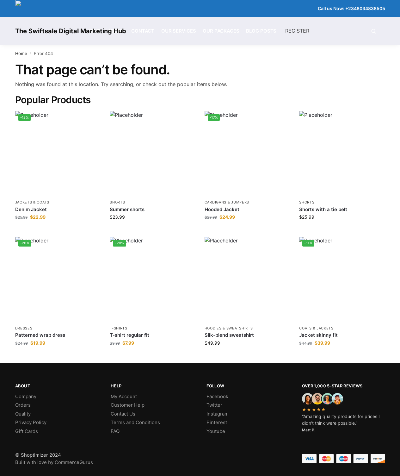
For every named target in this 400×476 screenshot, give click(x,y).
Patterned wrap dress (40, 335)
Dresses (24, 328)
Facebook (217, 396)
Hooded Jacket (222, 209)
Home (21, 53)
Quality (23, 414)
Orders (23, 405)
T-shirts (118, 328)
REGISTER (297, 31)
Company (25, 396)
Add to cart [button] (58, 230)
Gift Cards (26, 431)
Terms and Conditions (135, 422)
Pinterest (216, 422)
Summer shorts (127, 209)
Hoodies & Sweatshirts (229, 328)
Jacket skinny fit (318, 335)
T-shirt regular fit (129, 335)
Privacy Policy (30, 422)
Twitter (214, 405)
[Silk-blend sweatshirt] (247, 279)
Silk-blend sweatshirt (229, 335)
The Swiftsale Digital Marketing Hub (70, 31)
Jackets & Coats (32, 202)
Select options (247, 356)
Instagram (217, 414)
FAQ (115, 431)
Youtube (215, 431)
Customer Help (128, 405)
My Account (124, 396)
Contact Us (123, 414)
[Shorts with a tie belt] (342, 154)
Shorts (117, 202)
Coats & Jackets (316, 328)
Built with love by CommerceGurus (54, 462)
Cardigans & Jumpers (227, 202)
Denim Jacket (31, 209)
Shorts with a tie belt (323, 209)
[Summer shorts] (152, 154)
